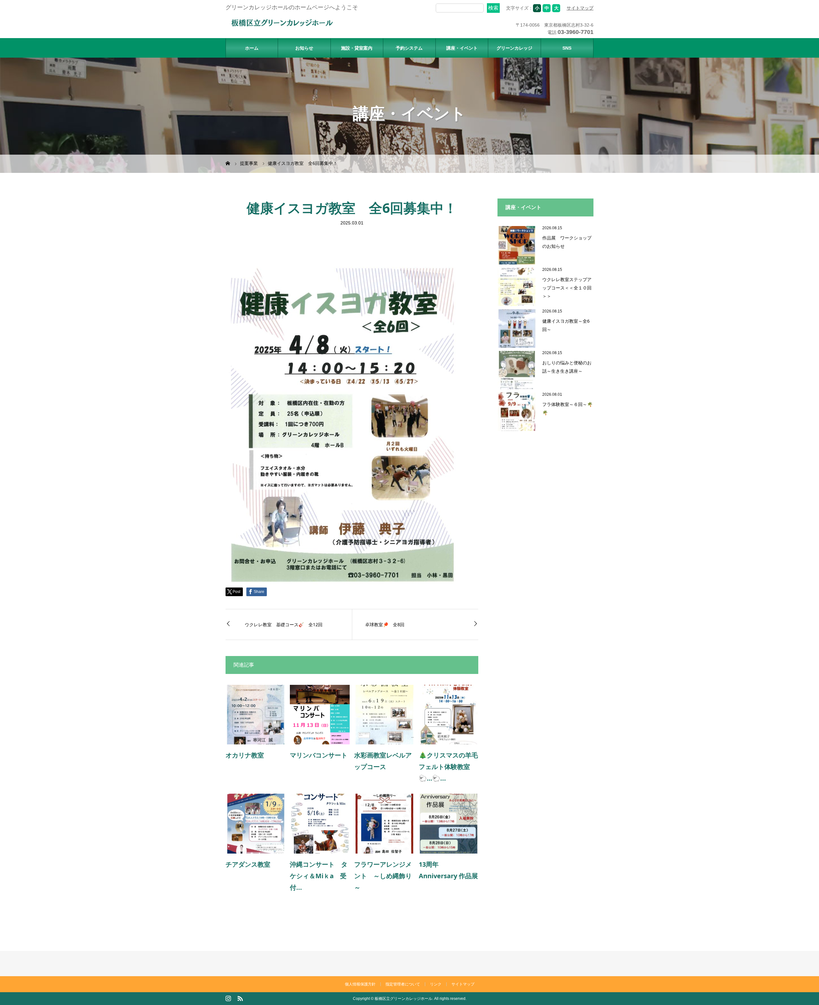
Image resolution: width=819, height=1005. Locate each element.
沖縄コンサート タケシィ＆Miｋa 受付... (318, 876)
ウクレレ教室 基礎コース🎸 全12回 (283, 624)
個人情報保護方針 (360, 984)
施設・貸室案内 (356, 48)
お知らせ (304, 48)
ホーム (251, 48)
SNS (566, 48)
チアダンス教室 (248, 864)
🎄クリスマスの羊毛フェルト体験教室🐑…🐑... (448, 766)
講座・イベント (462, 48)
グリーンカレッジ (514, 48)
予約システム (409, 48)
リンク (435, 984)
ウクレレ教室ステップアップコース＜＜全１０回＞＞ (567, 287)
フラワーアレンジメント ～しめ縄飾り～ (383, 876)
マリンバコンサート (318, 755)
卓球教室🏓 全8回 (384, 624)
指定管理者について (403, 984)
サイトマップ (580, 8)
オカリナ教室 (248, 755)
